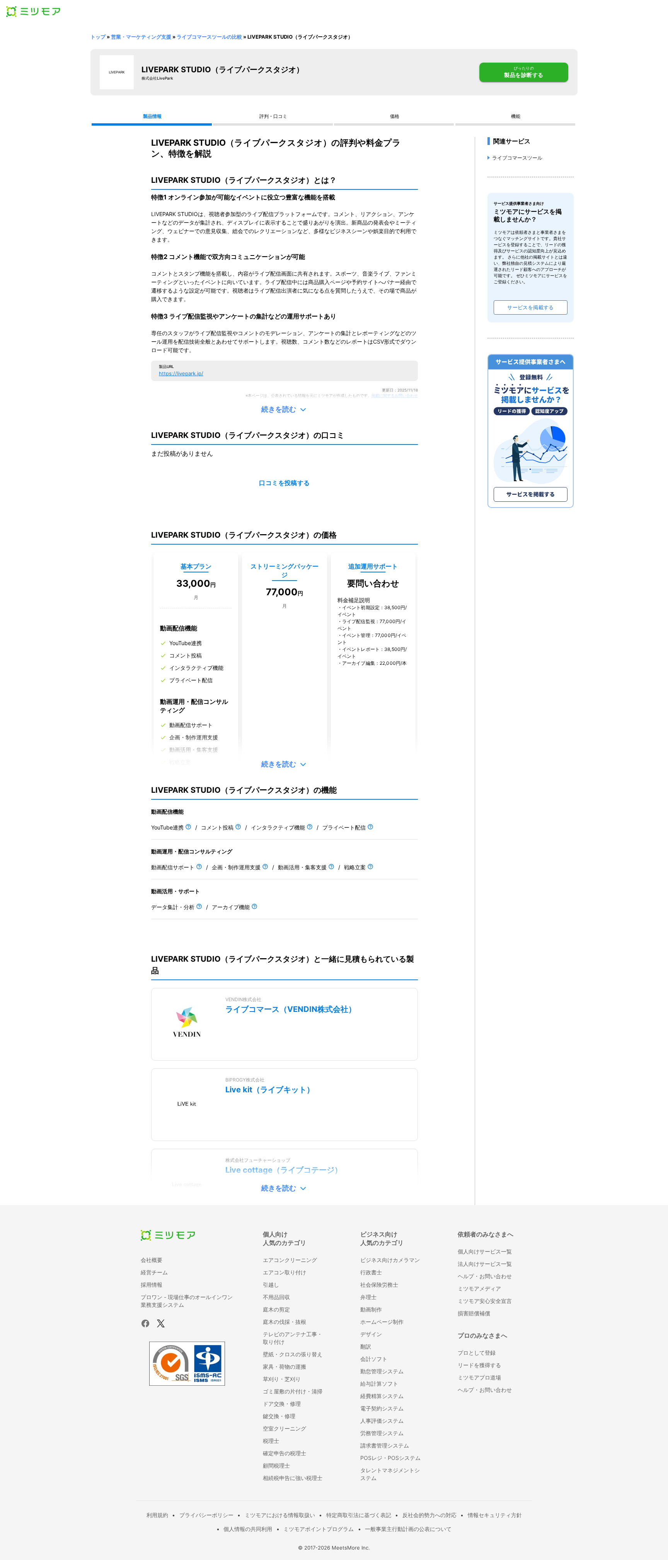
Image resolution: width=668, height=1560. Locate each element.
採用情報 (151, 1284)
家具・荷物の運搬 (284, 1366)
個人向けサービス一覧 (485, 1251)
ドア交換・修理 (282, 1403)
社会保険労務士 (379, 1284)
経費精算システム (382, 1396)
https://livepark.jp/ (181, 373)
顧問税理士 (276, 1465)
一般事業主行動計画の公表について (408, 1529)
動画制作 (371, 1309)
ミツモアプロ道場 (479, 1377)
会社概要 (151, 1260)
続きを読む (278, 409)
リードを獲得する (479, 1365)
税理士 (271, 1440)
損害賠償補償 (474, 1313)
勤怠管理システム (382, 1371)
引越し (271, 1284)
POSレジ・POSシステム (390, 1457)
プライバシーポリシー (206, 1515)
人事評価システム (382, 1420)
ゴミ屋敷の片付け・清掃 (292, 1391)
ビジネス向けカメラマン (390, 1260)
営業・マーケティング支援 (141, 37)
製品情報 (152, 116)
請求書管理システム (384, 1445)
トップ (98, 37)
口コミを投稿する (284, 483)
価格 (394, 116)
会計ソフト (373, 1359)
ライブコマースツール (517, 158)
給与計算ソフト (379, 1383)
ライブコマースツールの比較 (209, 37)
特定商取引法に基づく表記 (358, 1515)
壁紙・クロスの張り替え (292, 1354)
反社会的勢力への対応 (429, 1515)
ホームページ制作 (382, 1321)
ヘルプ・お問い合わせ (485, 1276)
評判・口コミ (273, 116)
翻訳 (365, 1346)
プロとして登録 (477, 1352)
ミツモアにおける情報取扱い (280, 1515)
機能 (515, 116)
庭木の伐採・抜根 (284, 1321)
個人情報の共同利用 (247, 1529)
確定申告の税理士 (284, 1453)
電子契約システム (382, 1408)
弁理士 (368, 1297)
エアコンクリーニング (290, 1260)
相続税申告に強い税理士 (292, 1478)
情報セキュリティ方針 (495, 1515)
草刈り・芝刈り (282, 1379)
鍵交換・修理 (279, 1416)
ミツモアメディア (479, 1288)
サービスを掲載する (530, 307)
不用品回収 (276, 1297)
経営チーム (154, 1272)
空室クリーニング (284, 1428)
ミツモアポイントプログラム (318, 1529)
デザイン (371, 1334)
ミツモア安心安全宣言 (485, 1301)
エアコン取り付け (284, 1272)
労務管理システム (382, 1433)
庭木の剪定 (276, 1309)
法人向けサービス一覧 (485, 1263)
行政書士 (371, 1272)
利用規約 (157, 1515)
